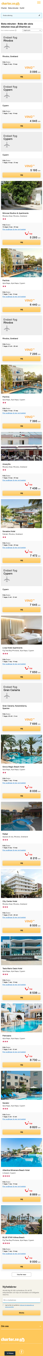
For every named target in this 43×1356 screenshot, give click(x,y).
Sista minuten (13, 8)
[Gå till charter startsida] (11, 3)
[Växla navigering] (39, 2)
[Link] (21, 1351)
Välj (21, 76)
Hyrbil (22, 8)
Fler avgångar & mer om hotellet (14, 229)
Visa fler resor (21, 1274)
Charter (4, 8)
